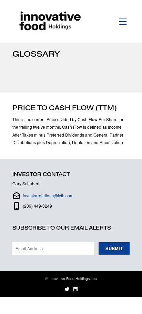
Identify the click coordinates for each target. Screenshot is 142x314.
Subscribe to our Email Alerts (61, 228)
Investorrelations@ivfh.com (48, 195)
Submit (114, 248)
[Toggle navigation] (123, 21)
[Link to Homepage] (51, 21)
